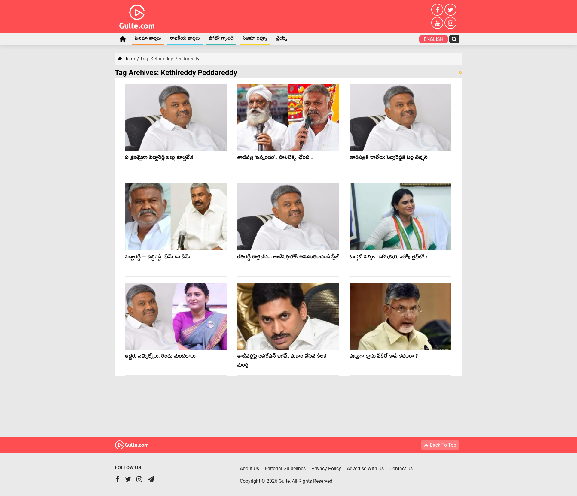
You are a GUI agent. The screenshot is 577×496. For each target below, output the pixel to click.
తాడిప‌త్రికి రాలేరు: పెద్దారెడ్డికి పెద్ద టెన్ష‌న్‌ (389, 158)
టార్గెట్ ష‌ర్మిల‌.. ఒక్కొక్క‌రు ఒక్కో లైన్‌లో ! (388, 258)
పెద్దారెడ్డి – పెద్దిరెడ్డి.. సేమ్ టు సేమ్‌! (158, 258)
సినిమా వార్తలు (148, 39)
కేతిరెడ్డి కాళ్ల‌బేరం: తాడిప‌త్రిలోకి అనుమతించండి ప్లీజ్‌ (288, 258)
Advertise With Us (365, 468)
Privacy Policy (326, 468)
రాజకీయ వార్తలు (185, 39)
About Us (249, 468)
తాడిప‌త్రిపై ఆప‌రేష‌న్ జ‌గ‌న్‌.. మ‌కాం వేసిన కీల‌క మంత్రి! (281, 361)
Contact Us (401, 468)
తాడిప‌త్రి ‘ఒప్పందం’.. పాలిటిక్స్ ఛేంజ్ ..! (275, 158)
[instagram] (450, 23)
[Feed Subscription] (460, 72)
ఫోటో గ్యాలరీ (221, 39)
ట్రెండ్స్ (281, 39)
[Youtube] (437, 23)
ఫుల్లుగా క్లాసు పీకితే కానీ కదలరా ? (384, 357)
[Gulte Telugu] (136, 15)
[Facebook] (437, 10)
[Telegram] (151, 480)
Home (122, 39)
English (433, 39)
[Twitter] (450, 10)
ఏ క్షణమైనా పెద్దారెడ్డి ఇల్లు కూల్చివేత (159, 158)
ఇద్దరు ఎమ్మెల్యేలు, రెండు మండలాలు (160, 357)
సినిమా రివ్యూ (255, 39)
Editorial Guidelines (285, 468)
